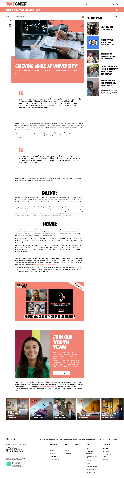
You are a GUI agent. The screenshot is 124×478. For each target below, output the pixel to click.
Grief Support (54, 459)
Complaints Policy (91, 472)
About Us (96, 4)
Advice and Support (56, 4)
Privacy (88, 463)
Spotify (50, 271)
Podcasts (68, 453)
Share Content (77, 4)
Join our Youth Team (107, 455)
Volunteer (106, 451)
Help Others (88, 4)
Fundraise (106, 448)
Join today (61, 373)
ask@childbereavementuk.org (47, 386)
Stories (67, 450)
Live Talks (53, 453)
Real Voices (67, 4)
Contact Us (89, 460)
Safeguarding (90, 469)
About (87, 448)
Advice (52, 450)
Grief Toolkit (71, 262)
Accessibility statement (89, 452)
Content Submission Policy (92, 456)
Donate (105, 459)
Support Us (105, 4)
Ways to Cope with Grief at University (44, 264)
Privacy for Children (91, 466)
